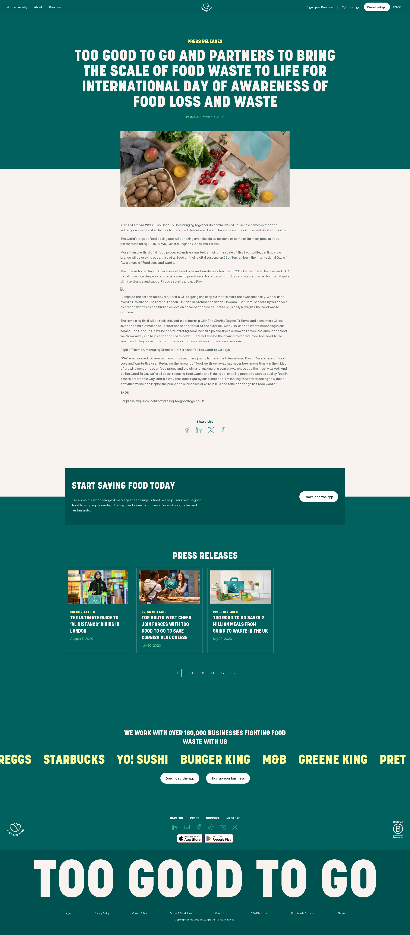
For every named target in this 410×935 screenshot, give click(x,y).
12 (222, 673)
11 (212, 673)
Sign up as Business (320, 7)
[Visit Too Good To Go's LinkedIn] (175, 827)
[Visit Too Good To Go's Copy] (223, 430)
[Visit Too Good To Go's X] (234, 827)
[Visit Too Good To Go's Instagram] (187, 827)
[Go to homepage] (207, 7)
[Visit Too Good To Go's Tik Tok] (211, 827)
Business (55, 7)
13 (233, 673)
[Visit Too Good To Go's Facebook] (187, 430)
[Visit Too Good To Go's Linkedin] (199, 430)
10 (202, 673)
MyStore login (351, 7)
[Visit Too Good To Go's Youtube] (223, 827)
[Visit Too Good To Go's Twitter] (211, 430)
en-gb (397, 7)
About (38, 7)
